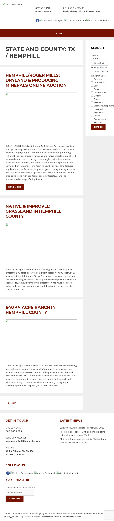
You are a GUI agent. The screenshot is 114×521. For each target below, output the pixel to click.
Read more (14, 187)
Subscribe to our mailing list (20, 487)
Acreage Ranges (99, 67)
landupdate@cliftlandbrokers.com (81, 11)
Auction (98, 79)
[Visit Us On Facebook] (37, 20)
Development (100, 92)
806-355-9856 (14, 431)
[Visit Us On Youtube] (75, 20)
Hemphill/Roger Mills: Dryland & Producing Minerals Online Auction (36, 80)
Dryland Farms (98, 97)
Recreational (100, 119)
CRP (96, 85)
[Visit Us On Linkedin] (97, 20)
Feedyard (98, 102)
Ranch (97, 115)
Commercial (100, 82)
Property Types (98, 75)
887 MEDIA (50, 513)
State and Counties (96, 57)
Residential (99, 122)
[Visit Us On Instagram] (52, 20)
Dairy (96, 89)
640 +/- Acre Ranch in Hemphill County (31, 310)
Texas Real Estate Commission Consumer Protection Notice (52, 516)
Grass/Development (104, 105)
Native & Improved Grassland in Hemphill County (33, 211)
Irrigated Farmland (99, 111)
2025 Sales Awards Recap (72, 427)
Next (15, 402)
